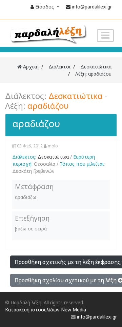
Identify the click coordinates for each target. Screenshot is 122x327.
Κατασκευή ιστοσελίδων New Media (45, 309)
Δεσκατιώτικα (95, 66)
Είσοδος (44, 6)
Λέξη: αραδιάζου (93, 73)
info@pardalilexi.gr (92, 6)
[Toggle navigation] (105, 35)
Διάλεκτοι (59, 66)
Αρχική (30, 66)
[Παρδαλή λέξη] (47, 33)
